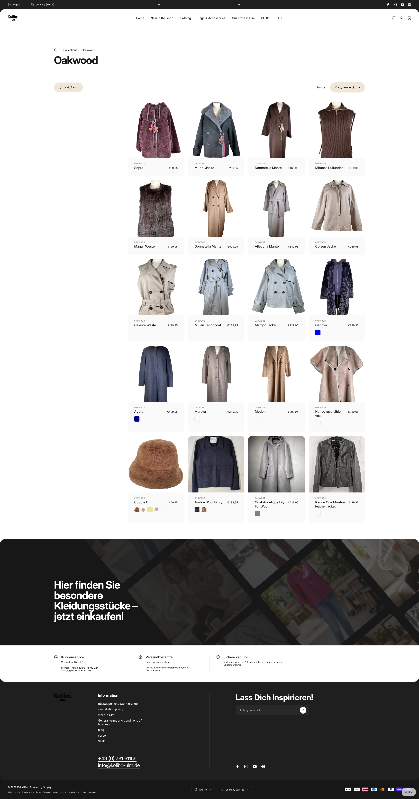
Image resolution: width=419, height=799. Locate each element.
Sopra (138, 168)
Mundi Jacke (204, 168)
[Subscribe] (303, 710)
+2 (161, 510)
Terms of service (43, 792)
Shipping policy (59, 792)
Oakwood (139, 163)
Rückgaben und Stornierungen (118, 703)
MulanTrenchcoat (208, 325)
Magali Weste (144, 246)
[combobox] (16, 4)
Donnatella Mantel (268, 168)
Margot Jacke (265, 325)
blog (101, 730)
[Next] (239, 4)
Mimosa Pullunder (329, 168)
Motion (260, 412)
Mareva (200, 412)
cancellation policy (110, 709)
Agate (138, 412)
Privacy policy (28, 792)
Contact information (89, 792)
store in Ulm (106, 715)
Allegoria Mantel (267, 246)
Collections (70, 50)
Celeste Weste (145, 325)
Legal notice (73, 792)
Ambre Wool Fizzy (208, 502)
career (102, 735)
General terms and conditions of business (120, 722)
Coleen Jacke (325, 246)
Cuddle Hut (143, 502)
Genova (321, 325)
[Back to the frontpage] (55, 50)
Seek (101, 741)
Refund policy (14, 792)
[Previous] (158, 4)
